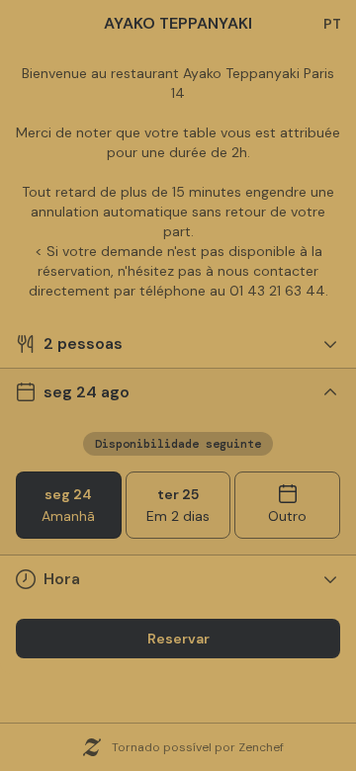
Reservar (178, 638)
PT (332, 24)
